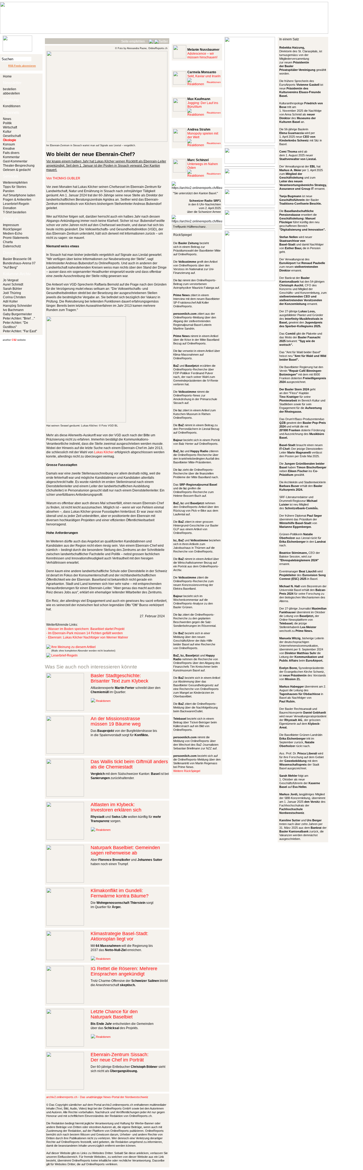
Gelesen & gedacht (17, 170)
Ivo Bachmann (13, 310)
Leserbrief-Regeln (16, 204)
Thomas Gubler (66, 178)
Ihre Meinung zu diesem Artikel (73, 647)
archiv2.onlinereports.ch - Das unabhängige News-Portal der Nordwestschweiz (97, 1097)
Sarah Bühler (12, 289)
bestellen (9, 89)
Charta (8, 242)
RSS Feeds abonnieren (22, 65)
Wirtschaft (10, 127)
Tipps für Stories (14, 187)
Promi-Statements (16, 238)
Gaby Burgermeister (17, 314)
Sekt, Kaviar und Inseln (204, 76)
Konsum (9, 144)
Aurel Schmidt (13, 284)
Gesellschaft (12, 136)
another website (14, 340)
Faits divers (11, 153)
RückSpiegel (12, 229)
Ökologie (9, 140)
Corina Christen (14, 297)
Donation (9, 208)
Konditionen (11, 106)
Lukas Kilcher (104, 452)
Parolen (8, 191)
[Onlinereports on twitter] (161, 40)
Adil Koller (10, 301)
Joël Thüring (12, 293)
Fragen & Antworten (17, 199)
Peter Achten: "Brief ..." (19, 318)
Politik (7, 123)
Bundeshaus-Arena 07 (19, 263)
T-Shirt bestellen (14, 212)
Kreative (9, 148)
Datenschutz (12, 246)
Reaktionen (103, 700)
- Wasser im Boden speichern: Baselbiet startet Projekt (85, 629)
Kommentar (11, 157)
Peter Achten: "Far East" (20, 331)
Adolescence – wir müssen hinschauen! (202, 55)
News (7, 119)
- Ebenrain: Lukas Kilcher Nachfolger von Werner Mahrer (87, 637)
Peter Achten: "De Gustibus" (15, 325)
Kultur (7, 131)
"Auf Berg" (10, 267)
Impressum (11, 225)
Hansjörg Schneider (17, 306)
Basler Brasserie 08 (17, 259)
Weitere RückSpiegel (186, 770)
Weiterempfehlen (15, 182)
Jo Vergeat (10, 280)
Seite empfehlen (133, 41)
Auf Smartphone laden (19, 195)
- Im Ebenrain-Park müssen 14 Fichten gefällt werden (84, 633)
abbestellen (11, 93)
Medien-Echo (12, 233)
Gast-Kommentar (15, 161)
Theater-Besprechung (19, 165)
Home (7, 76)
